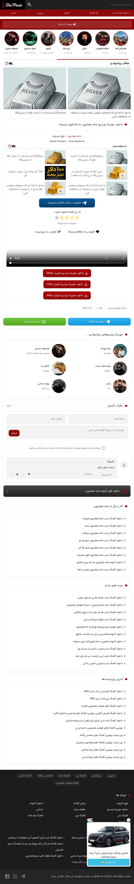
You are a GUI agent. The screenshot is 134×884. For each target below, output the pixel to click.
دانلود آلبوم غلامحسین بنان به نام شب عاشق (99, 634)
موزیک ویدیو (114, 308)
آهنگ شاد (64, 776)
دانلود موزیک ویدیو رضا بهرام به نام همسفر (100, 627)
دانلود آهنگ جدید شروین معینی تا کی (103, 663)
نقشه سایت (79, 809)
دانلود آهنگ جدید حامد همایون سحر (104, 526)
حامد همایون (74, 136)
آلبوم (67, 13)
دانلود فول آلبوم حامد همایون (103, 491)
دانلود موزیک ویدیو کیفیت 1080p (65, 273)
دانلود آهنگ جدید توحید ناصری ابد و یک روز (100, 649)
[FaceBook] (7, 876)
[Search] (29, 5)
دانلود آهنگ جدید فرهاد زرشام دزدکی (103, 620)
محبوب (111, 776)
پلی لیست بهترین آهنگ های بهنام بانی (102, 757)
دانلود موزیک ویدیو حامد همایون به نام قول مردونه (91, 124)
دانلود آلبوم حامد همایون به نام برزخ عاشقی (99, 562)
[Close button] (128, 820)
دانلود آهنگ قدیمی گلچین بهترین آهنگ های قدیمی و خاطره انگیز (88, 713)
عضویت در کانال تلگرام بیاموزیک (64, 203)
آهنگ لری (80, 816)
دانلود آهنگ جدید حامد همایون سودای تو (101, 541)
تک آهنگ (93, 13)
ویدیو (40, 13)
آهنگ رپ (80, 776)
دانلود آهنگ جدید (120, 13)
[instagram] (15, 876)
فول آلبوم (122, 803)
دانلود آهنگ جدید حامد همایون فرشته (103, 519)
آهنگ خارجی (25, 776)
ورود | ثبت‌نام (65, 24)
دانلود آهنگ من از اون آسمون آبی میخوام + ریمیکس (35, 838)
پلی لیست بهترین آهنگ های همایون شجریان (99, 743)
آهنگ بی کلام (45, 776)
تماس (13, 13)
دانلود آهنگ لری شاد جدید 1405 (106, 699)
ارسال (14, 433)
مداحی (39, 809)
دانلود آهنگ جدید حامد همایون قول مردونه (100, 555)
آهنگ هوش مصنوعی (67, 783)
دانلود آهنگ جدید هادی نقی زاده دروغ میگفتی (98, 612)
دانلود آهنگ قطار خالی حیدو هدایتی (44, 856)
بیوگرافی (96, 776)
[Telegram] (23, 876)
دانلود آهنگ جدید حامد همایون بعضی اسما (100, 570)
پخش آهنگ (79, 803)
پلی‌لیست (123, 822)
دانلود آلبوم (36, 803)
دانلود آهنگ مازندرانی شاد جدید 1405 (103, 691)
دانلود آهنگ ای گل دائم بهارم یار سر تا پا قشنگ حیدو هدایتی (35, 847)
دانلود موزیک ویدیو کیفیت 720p (65, 284)
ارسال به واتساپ (32, 322)
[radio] (77, 218)
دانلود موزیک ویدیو (117, 809)
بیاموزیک (12, 4)
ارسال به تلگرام (97, 322)
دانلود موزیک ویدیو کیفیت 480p (65, 296)
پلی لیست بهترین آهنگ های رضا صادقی (102, 750)
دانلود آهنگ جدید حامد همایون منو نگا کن (100, 548)
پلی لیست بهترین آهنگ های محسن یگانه (101, 735)
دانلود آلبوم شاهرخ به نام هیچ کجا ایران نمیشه (98, 642)
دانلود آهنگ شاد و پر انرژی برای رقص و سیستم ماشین (94, 721)
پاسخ (87, 474)
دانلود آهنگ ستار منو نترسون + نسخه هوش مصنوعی (95, 605)
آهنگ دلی (122, 816)
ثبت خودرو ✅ (109, 862)
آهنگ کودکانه (35, 816)
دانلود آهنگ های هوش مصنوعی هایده (102, 706)
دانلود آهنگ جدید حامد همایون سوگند (102, 533)
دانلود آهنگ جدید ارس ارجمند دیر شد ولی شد (99, 656)
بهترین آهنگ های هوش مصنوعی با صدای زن (99, 728)
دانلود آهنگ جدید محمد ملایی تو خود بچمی (100, 598)
